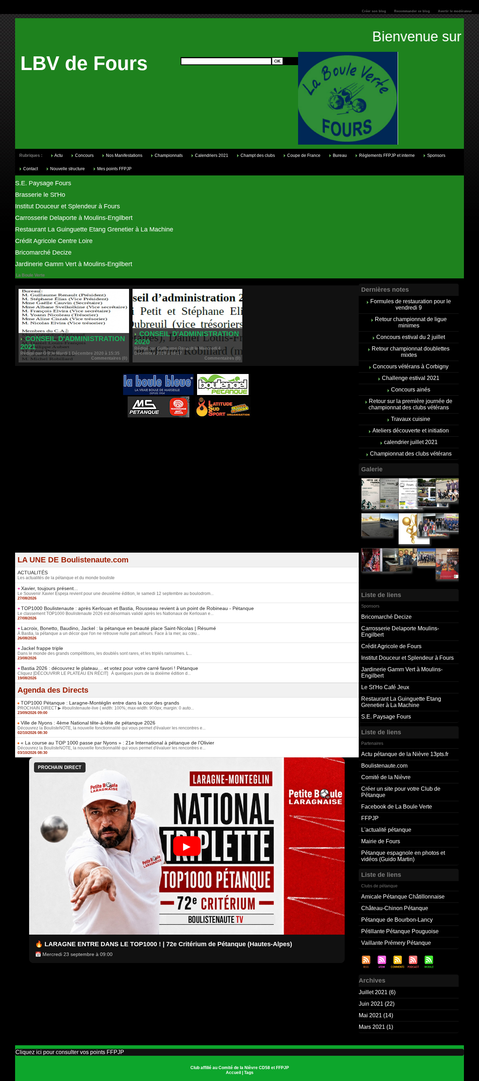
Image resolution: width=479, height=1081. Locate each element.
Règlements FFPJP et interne (386, 155)
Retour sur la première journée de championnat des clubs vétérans (410, 404)
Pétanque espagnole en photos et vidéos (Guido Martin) (403, 856)
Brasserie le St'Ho (40, 194)
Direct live (253, 430)
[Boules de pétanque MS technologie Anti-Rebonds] (158, 398)
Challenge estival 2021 (410, 378)
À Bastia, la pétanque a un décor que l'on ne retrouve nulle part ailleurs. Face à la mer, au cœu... (109, 633)
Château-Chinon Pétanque (394, 908)
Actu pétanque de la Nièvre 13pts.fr (404, 754)
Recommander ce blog (412, 11)
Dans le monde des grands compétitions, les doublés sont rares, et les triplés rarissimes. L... (105, 653)
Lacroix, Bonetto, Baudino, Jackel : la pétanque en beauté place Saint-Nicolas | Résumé (118, 628)
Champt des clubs (257, 155)
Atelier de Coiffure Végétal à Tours (140, 430)
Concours (84, 155)
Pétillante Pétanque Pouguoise (400, 931)
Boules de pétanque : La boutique (188, 435)
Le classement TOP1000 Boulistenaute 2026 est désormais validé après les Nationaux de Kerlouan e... (116, 613)
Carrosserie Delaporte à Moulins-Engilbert (74, 217)
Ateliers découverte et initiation (410, 431)
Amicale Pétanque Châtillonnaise (403, 897)
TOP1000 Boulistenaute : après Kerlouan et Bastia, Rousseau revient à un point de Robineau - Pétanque (137, 608)
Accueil (233, 1072)
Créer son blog (374, 11)
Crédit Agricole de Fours (391, 646)
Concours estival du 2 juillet (410, 337)
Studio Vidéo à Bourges (219, 430)
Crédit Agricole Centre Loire (54, 240)
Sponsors (435, 155)
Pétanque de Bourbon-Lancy (397, 920)
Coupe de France (303, 155)
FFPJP (370, 818)
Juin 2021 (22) (376, 1004)
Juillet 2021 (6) (377, 992)
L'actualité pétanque (386, 830)
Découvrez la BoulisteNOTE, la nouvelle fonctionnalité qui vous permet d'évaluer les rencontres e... (111, 728)
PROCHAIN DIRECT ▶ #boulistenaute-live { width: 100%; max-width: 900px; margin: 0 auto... (106, 708)
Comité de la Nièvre (386, 777)
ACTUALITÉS (33, 572)
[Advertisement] (187, 504)
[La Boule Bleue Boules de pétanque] (158, 376)
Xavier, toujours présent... (49, 588)
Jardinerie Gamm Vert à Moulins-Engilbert (73, 264)
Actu (58, 155)
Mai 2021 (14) (376, 1015)
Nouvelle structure (67, 168)
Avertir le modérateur (455, 11)
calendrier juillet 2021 (411, 442)
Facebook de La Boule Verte (396, 807)
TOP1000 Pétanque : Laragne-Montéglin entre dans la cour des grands (100, 703)
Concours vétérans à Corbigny (410, 366)
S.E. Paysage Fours (43, 183)
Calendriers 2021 (211, 155)
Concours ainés (410, 390)
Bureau (339, 155)
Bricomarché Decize (43, 252)
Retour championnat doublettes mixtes (411, 352)
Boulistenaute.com (384, 766)
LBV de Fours (84, 63)
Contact (30, 168)
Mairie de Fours (380, 841)
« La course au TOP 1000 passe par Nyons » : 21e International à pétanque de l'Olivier (117, 743)
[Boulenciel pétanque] (223, 376)
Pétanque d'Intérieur (188, 426)
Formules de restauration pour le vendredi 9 (410, 304)
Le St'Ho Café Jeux (385, 687)
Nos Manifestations (123, 155)
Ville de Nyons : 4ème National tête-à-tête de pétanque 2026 (88, 723)
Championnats (168, 155)
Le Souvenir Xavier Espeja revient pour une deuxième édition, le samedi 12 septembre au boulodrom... (116, 593)
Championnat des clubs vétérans (411, 454)
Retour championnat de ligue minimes (411, 322)
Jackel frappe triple (42, 648)
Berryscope (183, 430)
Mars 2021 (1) (376, 1027)
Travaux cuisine (410, 419)
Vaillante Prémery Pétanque (396, 943)
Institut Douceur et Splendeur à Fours (67, 206)
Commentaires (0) (109, 358)
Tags (249, 1072)
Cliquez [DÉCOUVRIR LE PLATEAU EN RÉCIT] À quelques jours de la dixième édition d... (104, 673)
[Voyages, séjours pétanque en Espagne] (223, 398)
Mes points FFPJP (113, 168)
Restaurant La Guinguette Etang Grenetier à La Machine (94, 229)
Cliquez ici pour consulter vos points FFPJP (69, 1052)
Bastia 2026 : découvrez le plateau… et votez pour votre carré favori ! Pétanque (109, 668)
